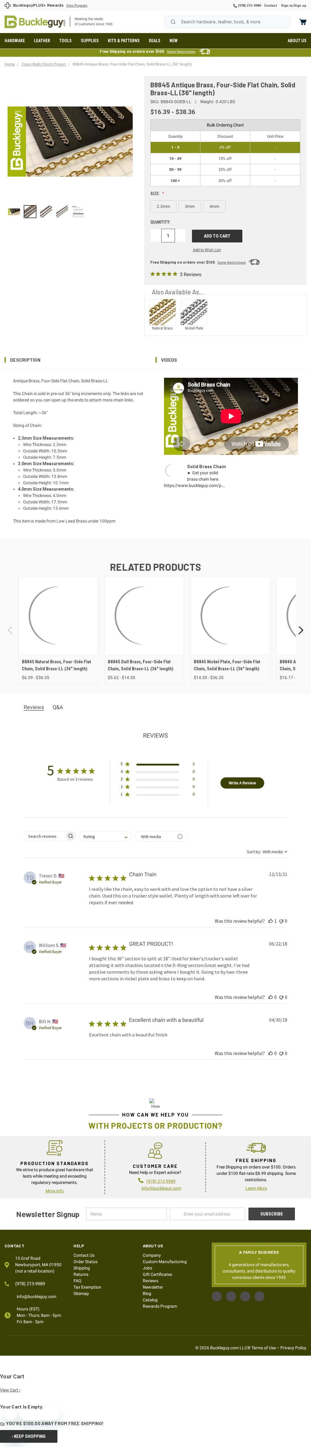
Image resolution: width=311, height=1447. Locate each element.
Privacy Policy (293, 1347)
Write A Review (242, 783)
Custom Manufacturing (165, 1261)
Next (300, 630)
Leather (42, 40)
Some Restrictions (181, 52)
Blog (147, 1293)
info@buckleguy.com (161, 1188)
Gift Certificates (157, 1274)
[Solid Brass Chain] (14, 211)
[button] (80, 359)
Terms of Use (263, 1347)
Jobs (147, 1268)
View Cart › (10, 1390)
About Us (297, 40)
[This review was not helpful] (281, 921)
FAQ (77, 1280)
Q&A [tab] (58, 707)
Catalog (150, 1299)
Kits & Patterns (124, 40)
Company (152, 1255)
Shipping (81, 1268)
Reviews (150, 1280)
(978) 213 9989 (161, 1181)
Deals (154, 40)
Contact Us (83, 1255)
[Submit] (173, 22)
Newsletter (153, 1287)
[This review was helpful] (270, 921)
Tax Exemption (87, 1287)
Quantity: (160, 222)
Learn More (256, 1188)
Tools (65, 40)
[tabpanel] (58, 630)
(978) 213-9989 (249, 6)
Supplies (90, 40)
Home (35, 21)
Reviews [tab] (34, 707)
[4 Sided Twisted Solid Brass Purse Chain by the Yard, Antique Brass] (30, 211)
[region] (70, 211)
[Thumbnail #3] (62, 211)
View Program (76, 6)
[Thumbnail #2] (46, 211)
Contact (270, 6)
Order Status (85, 1261)
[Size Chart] (78, 211)
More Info (55, 1190)
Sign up (300, 6)
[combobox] (228, 22)
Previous (11, 630)
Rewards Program (160, 1306)
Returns (80, 1274)
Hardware (15, 40)
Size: (155, 193)
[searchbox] (44, 836)
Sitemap (81, 1293)
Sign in (286, 6)
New (173, 40)
